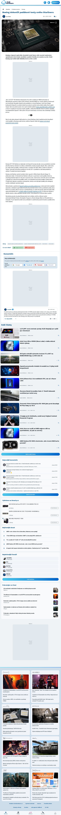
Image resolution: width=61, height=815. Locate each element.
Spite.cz (5, 590)
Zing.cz (5, 608)
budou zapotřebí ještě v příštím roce (45, 107)
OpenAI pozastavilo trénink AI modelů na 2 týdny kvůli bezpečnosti (39, 367)
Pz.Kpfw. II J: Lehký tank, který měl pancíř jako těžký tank (45, 761)
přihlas (27, 260)
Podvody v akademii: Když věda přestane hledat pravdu (19, 613)
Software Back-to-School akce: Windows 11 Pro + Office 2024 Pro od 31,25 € (44, 789)
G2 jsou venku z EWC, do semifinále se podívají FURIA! (14, 700)
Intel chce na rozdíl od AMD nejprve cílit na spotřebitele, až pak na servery (35, 429)
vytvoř (42, 260)
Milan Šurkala (23, 335)
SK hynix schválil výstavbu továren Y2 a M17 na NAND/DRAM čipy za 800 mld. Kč (36, 354)
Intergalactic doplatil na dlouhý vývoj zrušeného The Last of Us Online (16, 798)
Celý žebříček (30, 579)
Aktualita (8, 9)
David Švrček (23, 397)
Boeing (23, 9)
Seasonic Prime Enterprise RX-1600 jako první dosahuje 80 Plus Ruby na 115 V (39, 404)
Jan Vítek (8, 16)
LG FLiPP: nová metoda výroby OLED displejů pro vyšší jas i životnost (39, 330)
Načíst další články (30, 454)
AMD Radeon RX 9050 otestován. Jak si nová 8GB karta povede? (39, 442)
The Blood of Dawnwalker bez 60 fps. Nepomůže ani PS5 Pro (45, 695)
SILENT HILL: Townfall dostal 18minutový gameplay (45, 728)
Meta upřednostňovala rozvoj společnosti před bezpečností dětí (14, 732)
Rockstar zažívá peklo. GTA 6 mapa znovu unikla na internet (20, 601)
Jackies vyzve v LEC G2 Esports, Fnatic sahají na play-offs (15, 757)
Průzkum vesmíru (16, 9)
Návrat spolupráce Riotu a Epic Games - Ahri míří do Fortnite (15, 764)
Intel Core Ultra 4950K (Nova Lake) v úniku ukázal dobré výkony (37, 342)
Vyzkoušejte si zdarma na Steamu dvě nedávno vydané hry (20, 607)
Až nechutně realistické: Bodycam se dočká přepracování (20, 588)
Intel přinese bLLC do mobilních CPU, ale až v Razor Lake (38, 379)
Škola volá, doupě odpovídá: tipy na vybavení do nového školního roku (44, 793)
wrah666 (9, 309)
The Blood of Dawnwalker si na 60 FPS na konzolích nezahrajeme (22, 594)
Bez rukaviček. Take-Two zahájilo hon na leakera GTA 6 (44, 691)
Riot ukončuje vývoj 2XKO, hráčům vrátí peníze (14, 760)
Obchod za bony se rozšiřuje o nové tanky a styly (44, 765)
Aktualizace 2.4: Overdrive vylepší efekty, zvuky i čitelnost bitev (44, 757)
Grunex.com (6, 596)
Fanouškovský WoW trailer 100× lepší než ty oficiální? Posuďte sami (42, 700)
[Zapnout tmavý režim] (48, 2)
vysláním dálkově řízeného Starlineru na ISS (30, 191)
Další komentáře (30, 494)
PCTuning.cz (6, 615)
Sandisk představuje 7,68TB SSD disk (12, 728)
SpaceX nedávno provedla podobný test (29, 186)
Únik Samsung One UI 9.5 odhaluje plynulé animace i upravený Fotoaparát (45, 798)
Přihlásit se (56, 2)
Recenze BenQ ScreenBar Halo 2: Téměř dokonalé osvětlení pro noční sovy (37, 392)
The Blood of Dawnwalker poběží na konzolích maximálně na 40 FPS (14, 793)
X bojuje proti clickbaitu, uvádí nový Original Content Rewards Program (38, 417)
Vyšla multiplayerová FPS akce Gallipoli (42, 731)
